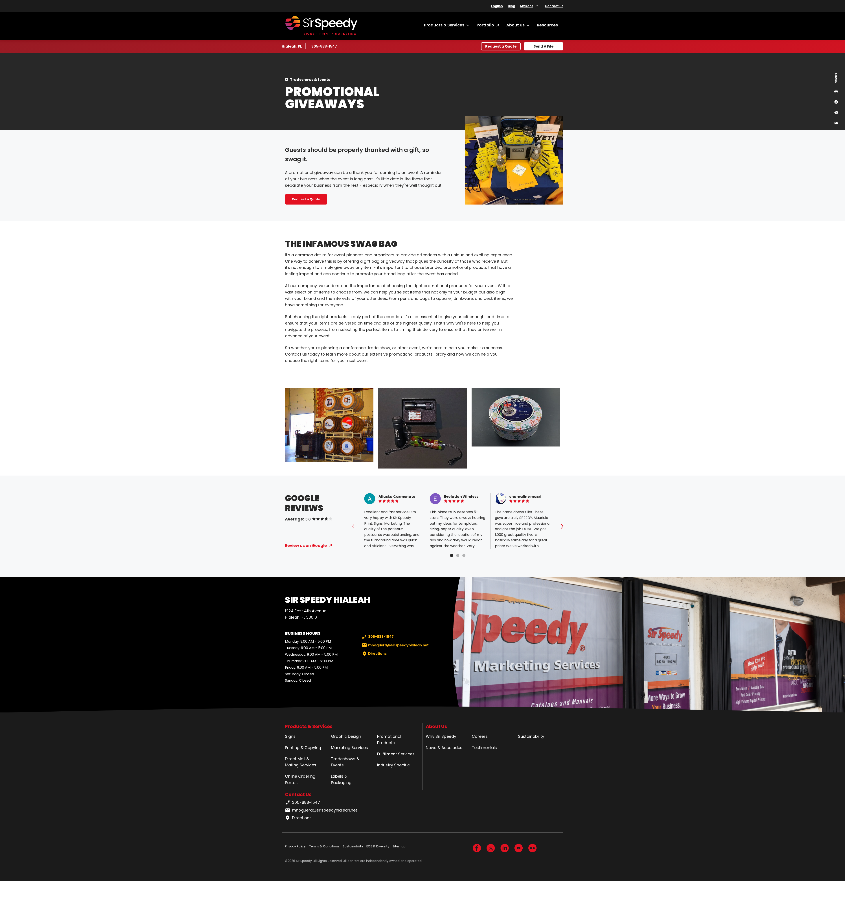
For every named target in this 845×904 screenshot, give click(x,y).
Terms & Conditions (324, 846)
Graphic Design (346, 736)
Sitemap (399, 846)
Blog (511, 6)
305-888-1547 (324, 46)
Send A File (543, 46)
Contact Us (554, 6)
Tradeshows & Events (310, 79)
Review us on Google (306, 545)
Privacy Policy (295, 846)
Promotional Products (389, 739)
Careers (480, 736)
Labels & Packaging (341, 779)
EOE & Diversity (377, 846)
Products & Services (444, 25)
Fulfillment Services (396, 754)
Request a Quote (500, 46)
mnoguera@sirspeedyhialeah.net (398, 645)
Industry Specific (393, 765)
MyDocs (526, 6)
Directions (377, 653)
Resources (547, 25)
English (497, 6)
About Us (515, 25)
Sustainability (531, 736)
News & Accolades (444, 747)
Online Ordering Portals (300, 779)
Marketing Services (349, 747)
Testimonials (484, 747)
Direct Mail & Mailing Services (300, 762)
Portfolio (485, 25)
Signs (290, 736)
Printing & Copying (303, 747)
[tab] (451, 555)
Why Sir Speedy (441, 736)
